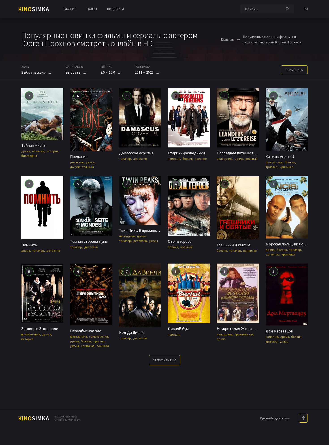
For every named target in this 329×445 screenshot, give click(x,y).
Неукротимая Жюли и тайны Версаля (249, 328)
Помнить (29, 244)
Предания (79, 156)
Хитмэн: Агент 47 (280, 156)
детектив (77, 162)
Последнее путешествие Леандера (247, 152)
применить (294, 70)
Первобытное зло (85, 330)
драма (25, 151)
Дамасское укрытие (136, 152)
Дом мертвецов (279, 331)
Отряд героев (180, 241)
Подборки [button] (115, 9)
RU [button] (306, 9)
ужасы (90, 162)
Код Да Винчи (131, 332)
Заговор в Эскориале (39, 328)
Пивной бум (178, 328)
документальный (82, 167)
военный (38, 151)
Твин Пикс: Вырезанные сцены (145, 230)
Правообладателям (274, 418)
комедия (174, 159)
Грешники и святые (233, 244)
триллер (125, 159)
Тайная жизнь (33, 145)
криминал (286, 167)
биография (29, 156)
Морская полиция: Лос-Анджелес (295, 244)
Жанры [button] (92, 9)
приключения (30, 334)
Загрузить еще (164, 360)
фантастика (274, 162)
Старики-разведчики (186, 152)
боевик (187, 159)
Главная (70, 9)
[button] (111, 72)
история (52, 151)
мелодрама (224, 159)
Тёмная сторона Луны (89, 241)
